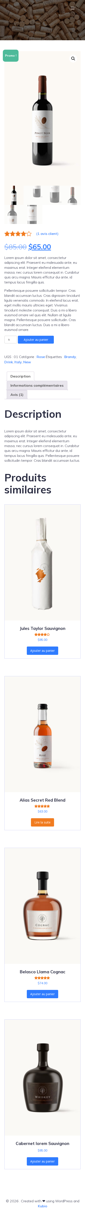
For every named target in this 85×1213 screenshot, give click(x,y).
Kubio (42, 1206)
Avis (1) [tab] (17, 394)
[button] (73, 59)
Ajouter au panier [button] (42, 650)
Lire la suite (42, 822)
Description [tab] (20, 376)
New (27, 362)
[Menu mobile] (72, 8)
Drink (8, 362)
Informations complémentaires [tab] (37, 385)
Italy (18, 362)
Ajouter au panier (36, 339)
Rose (41, 357)
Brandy (70, 357)
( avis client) (47, 233)
